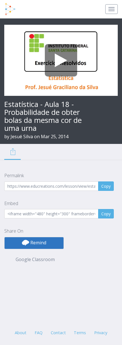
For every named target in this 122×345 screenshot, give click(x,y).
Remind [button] (37, 242)
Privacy (100, 332)
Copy (106, 186)
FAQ (39, 332)
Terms (80, 332)
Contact (58, 332)
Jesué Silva (21, 136)
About (20, 332)
